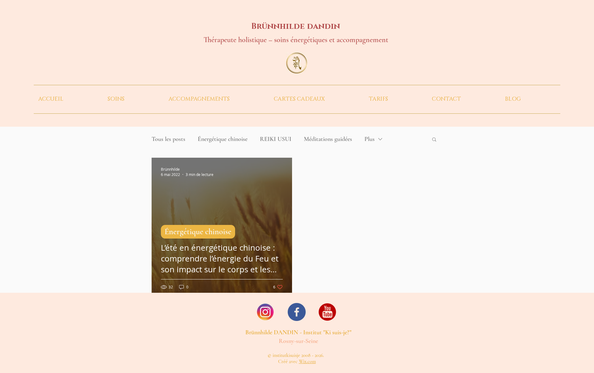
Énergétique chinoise (223, 139)
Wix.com (307, 361)
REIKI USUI (275, 139)
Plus (369, 139)
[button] (133, 99)
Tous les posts (168, 139)
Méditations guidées (328, 139)
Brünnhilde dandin (295, 26)
